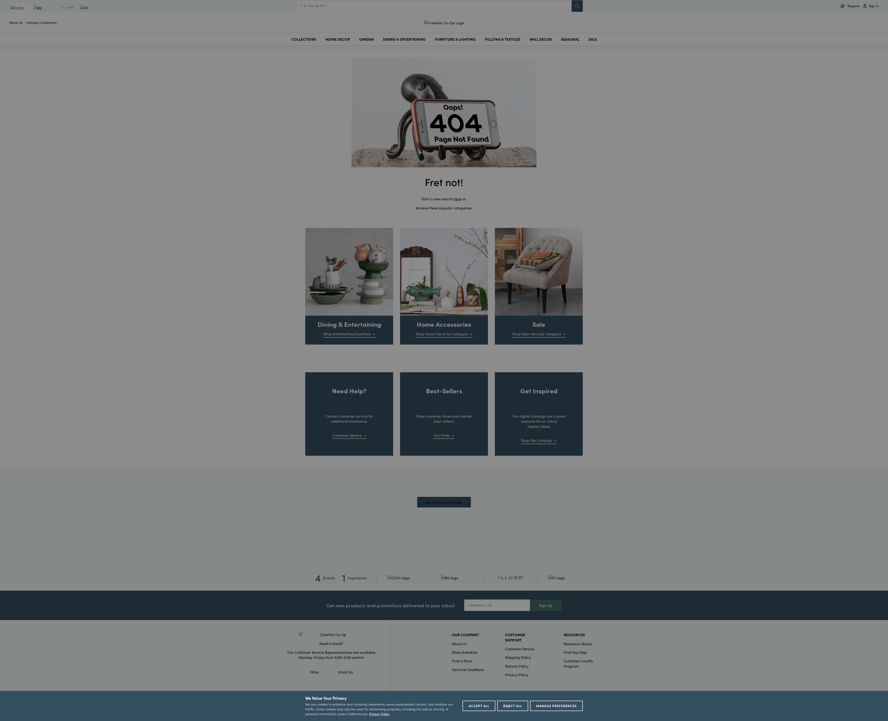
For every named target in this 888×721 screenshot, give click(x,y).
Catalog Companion (41, 22)
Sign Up (545, 605)
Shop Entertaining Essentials (347, 333)
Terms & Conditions (468, 669)
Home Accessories (444, 324)
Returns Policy (517, 666)
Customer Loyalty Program (578, 663)
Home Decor (337, 39)
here (457, 198)
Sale (593, 39)
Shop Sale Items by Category (536, 333)
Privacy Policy (516, 674)
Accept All (479, 705)
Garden (366, 39)
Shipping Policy (518, 657)
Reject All (512, 705)
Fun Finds (442, 435)
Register (854, 6)
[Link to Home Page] (444, 21)
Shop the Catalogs (536, 440)
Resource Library (578, 643)
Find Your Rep (575, 652)
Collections (303, 39)
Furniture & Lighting (455, 39)
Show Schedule (464, 652)
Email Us (345, 671)
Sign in (874, 6)
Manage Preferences (556, 705)
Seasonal (570, 39)
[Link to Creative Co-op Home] (331, 634)
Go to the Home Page (444, 502)
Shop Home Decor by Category (442, 333)
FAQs (314, 671)
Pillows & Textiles (502, 39)
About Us (16, 22)
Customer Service (347, 435)
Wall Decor (541, 39)
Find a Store (462, 660)
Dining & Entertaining (404, 39)
